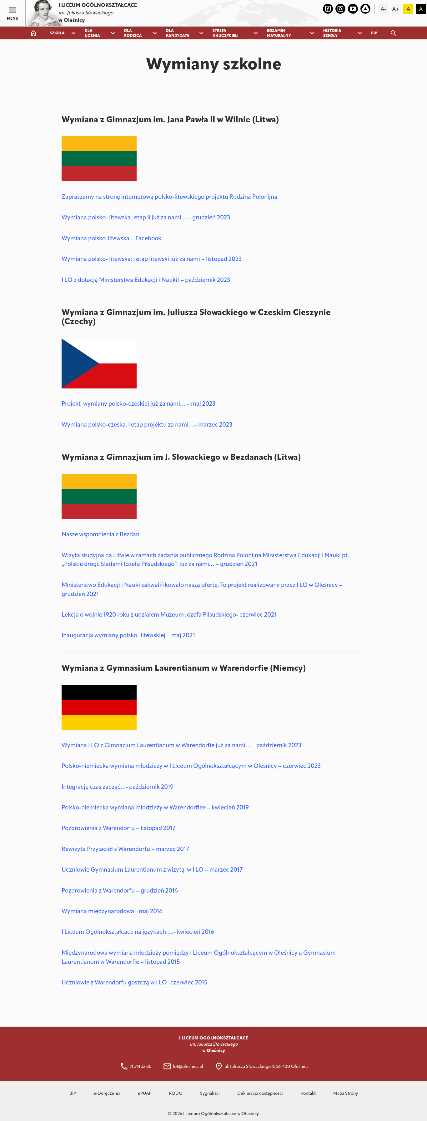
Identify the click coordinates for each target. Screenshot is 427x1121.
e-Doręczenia (106, 1093)
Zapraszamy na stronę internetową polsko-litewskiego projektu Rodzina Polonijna (169, 197)
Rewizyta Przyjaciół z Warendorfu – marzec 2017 (125, 850)
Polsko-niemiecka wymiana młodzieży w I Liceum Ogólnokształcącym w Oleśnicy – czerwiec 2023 (191, 766)
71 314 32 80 (141, 1066)
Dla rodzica (133, 33)
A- (383, 9)
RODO (176, 1093)
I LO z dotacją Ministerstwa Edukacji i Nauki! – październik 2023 (146, 280)
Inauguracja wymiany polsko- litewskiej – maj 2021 (128, 636)
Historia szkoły (332, 33)
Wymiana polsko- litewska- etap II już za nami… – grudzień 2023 (146, 218)
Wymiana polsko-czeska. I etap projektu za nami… (127, 425)
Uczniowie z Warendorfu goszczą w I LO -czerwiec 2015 (135, 983)
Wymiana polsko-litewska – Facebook (111, 239)
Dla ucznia (92, 33)
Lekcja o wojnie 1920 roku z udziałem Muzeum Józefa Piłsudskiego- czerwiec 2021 (169, 615)
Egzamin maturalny (279, 33)
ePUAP (144, 1093)
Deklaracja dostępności (260, 1093)
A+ (395, 9)
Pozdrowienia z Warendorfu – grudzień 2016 (120, 891)
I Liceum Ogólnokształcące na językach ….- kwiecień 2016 (138, 932)
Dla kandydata (177, 33)
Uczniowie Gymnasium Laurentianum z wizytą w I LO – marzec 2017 (152, 870)
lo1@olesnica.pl (188, 1066)
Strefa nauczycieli (226, 33)
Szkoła (57, 33)
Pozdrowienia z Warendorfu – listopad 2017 (118, 829)
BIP (374, 33)
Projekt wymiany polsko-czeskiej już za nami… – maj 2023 (138, 404)
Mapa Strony (345, 1093)
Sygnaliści (210, 1093)
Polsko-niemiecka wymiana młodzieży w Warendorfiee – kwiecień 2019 (155, 808)
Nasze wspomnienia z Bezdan (100, 535)
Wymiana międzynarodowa (98, 912)
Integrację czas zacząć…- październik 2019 (117, 787)
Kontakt (308, 1093)
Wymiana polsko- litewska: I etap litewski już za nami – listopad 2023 (152, 260)
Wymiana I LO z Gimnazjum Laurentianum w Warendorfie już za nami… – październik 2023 (181, 746)
